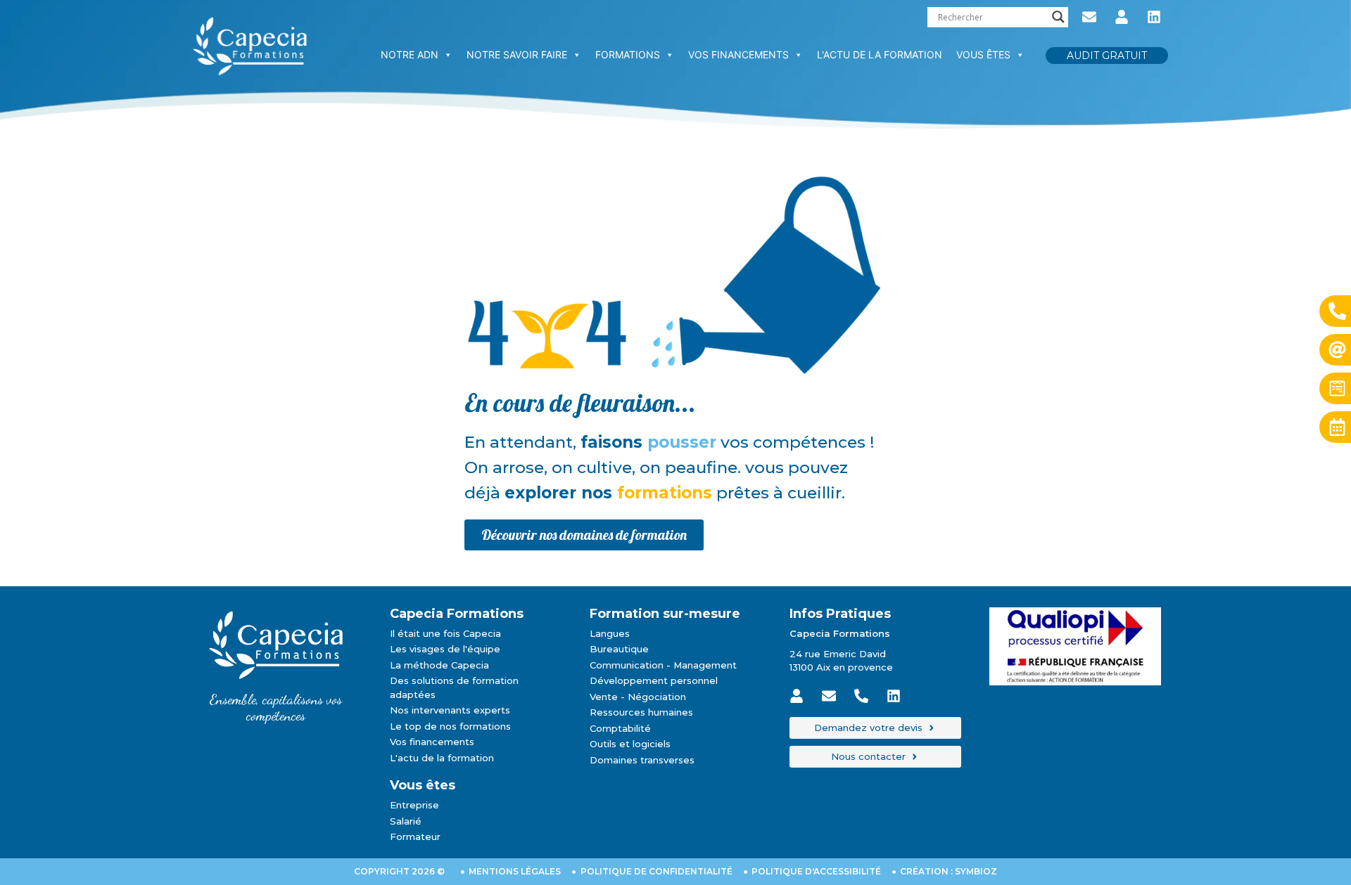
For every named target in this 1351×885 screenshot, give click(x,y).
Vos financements (738, 54)
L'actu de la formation (879, 54)
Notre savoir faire (517, 54)
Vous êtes (983, 54)
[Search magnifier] (1058, 17)
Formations (627, 54)
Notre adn (409, 54)
